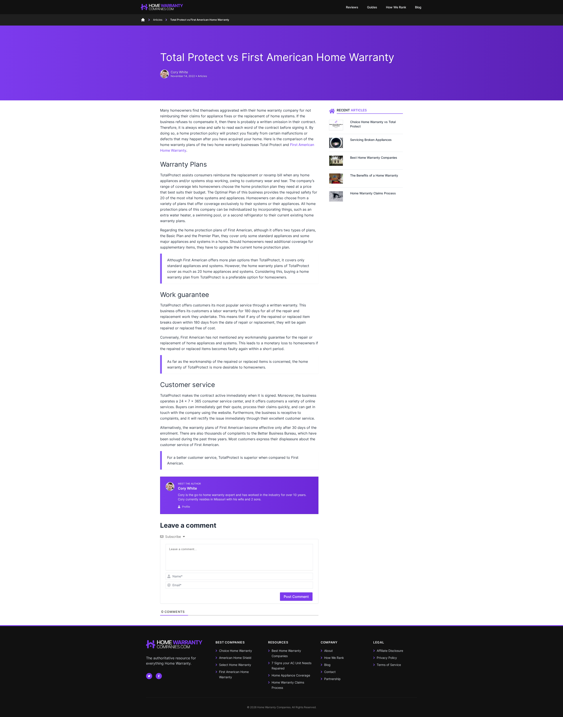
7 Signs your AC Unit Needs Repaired (291, 665)
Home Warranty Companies (274, 707)
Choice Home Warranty (235, 650)
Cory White (179, 72)
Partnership (332, 679)
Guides (372, 7)
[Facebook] (149, 676)
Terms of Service (389, 665)
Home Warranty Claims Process (288, 684)
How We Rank (396, 7)
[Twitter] (159, 676)
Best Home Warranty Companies (286, 653)
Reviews (352, 7)
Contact (330, 672)
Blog (418, 7)
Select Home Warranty (235, 665)
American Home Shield (235, 658)
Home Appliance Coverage (291, 675)
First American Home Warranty (234, 674)
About (328, 650)
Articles (202, 76)
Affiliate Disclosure (390, 650)
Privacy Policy (387, 658)
